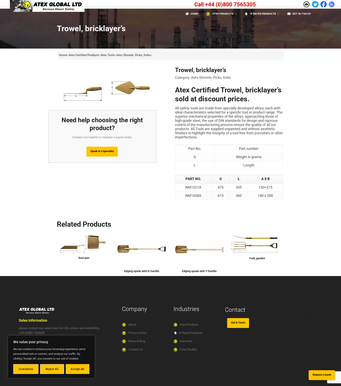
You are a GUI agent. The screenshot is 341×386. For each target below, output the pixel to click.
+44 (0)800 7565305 (32, 333)
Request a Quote (322, 374)
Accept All (77, 369)
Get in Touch (238, 322)
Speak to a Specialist (102, 151)
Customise (26, 369)
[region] (51, 356)
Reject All (52, 369)
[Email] (306, 4)
